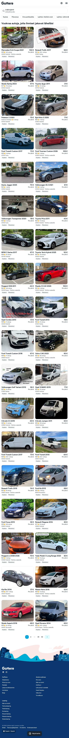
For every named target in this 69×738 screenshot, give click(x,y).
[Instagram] (6, 672)
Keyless (5, 17)
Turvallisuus (39, 695)
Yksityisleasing (6, 706)
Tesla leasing (5, 708)
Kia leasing (5, 711)
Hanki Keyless (40, 690)
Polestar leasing (6, 716)
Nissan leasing (6, 714)
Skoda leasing (6, 719)
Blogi (3, 693)
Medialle (4, 685)
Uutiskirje (5, 690)
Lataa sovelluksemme (8, 687)
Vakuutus (38, 693)
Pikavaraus (15, 17)
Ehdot (4, 727)
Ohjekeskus (5, 680)
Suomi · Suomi (10, 731)
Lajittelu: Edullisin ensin (45, 17)
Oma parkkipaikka (28, 17)
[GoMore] (7, 3)
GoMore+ (38, 685)
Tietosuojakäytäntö (12, 727)
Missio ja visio (6, 682)
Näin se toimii (40, 682)
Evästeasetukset (32, 727)
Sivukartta (23, 727)
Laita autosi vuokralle (42, 687)
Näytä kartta (36, 733)
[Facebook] (3, 672)
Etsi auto (38, 680)
